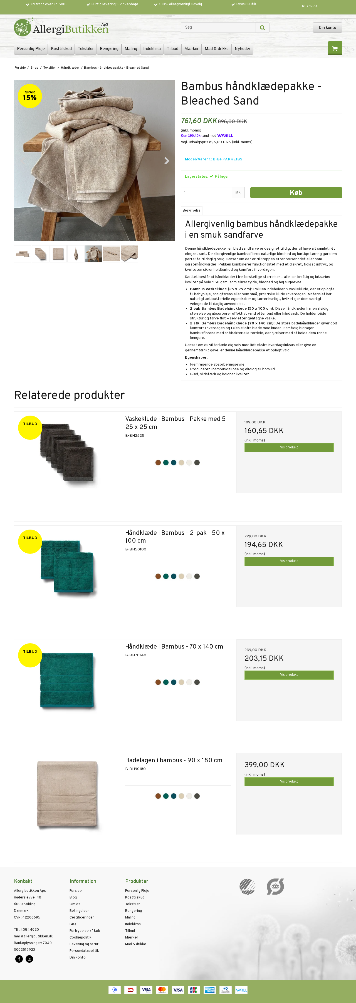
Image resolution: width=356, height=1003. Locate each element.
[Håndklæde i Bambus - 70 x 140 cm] (67, 692)
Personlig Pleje (31, 49)
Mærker (191, 49)
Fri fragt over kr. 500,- (49, 4)
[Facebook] (19, 959)
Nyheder (242, 49)
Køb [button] (296, 193)
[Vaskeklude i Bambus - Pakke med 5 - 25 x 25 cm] (67, 464)
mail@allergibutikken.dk (33, 936)
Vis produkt (289, 447)
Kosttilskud (61, 49)
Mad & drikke (217, 49)
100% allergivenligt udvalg (180, 4)
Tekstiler (86, 49)
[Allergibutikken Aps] (94, 28)
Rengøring (109, 49)
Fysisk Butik (246, 4)
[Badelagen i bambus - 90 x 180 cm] (67, 805)
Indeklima (152, 49)
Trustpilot (309, 6)
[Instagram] (29, 959)
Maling (131, 49)
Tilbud (172, 49)
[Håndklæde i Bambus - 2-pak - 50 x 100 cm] (67, 578)
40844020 (26, 930)
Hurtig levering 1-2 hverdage (115, 4)
